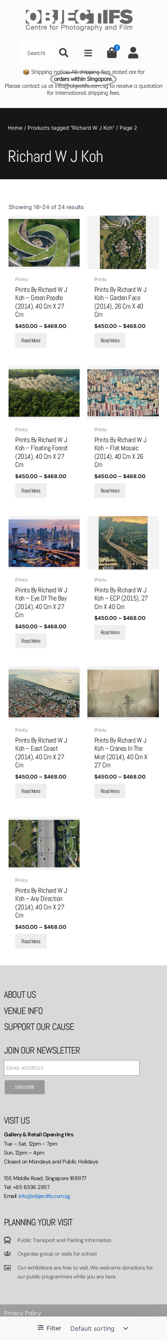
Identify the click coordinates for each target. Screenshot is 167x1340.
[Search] (65, 52)
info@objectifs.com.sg (44, 1195)
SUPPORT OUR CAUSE (39, 1027)
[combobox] (38, 52)
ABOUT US (20, 994)
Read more (30, 340)
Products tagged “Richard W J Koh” (71, 128)
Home (15, 128)
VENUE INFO (23, 1011)
